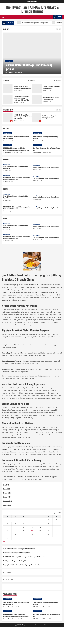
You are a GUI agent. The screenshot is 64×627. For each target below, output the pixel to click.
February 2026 (7, 493)
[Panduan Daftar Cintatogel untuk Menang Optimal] (32, 53)
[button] (3, 17)
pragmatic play (8, 579)
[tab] (6, 80)
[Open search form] (50, 16)
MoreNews (38, 625)
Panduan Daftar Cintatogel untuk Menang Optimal (28, 23)
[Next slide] (60, 29)
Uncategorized (9, 61)
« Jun (4, 541)
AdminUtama (9, 72)
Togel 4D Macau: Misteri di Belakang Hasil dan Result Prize (7, 88)
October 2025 (7, 505)
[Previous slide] (57, 29)
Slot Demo (6, 587)
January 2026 (7, 497)
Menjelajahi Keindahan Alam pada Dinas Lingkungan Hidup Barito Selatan (36, 117)
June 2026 (6, 485)
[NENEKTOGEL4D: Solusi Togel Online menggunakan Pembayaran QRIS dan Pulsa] (17, 145)
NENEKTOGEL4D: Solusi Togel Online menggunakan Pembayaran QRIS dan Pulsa (7, 99)
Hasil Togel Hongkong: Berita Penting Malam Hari (7, 117)
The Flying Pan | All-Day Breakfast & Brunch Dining (32, 9)
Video (59, 17)
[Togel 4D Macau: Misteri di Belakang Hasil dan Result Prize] (17, 133)
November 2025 (7, 501)
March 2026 (6, 489)
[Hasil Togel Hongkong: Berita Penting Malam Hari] (47, 145)
